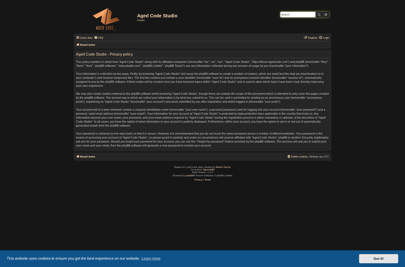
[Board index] (106, 18)
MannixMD (208, 169)
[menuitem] (98, 38)
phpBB (190, 175)
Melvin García (223, 167)
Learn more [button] (151, 258)
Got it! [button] (379, 258)
